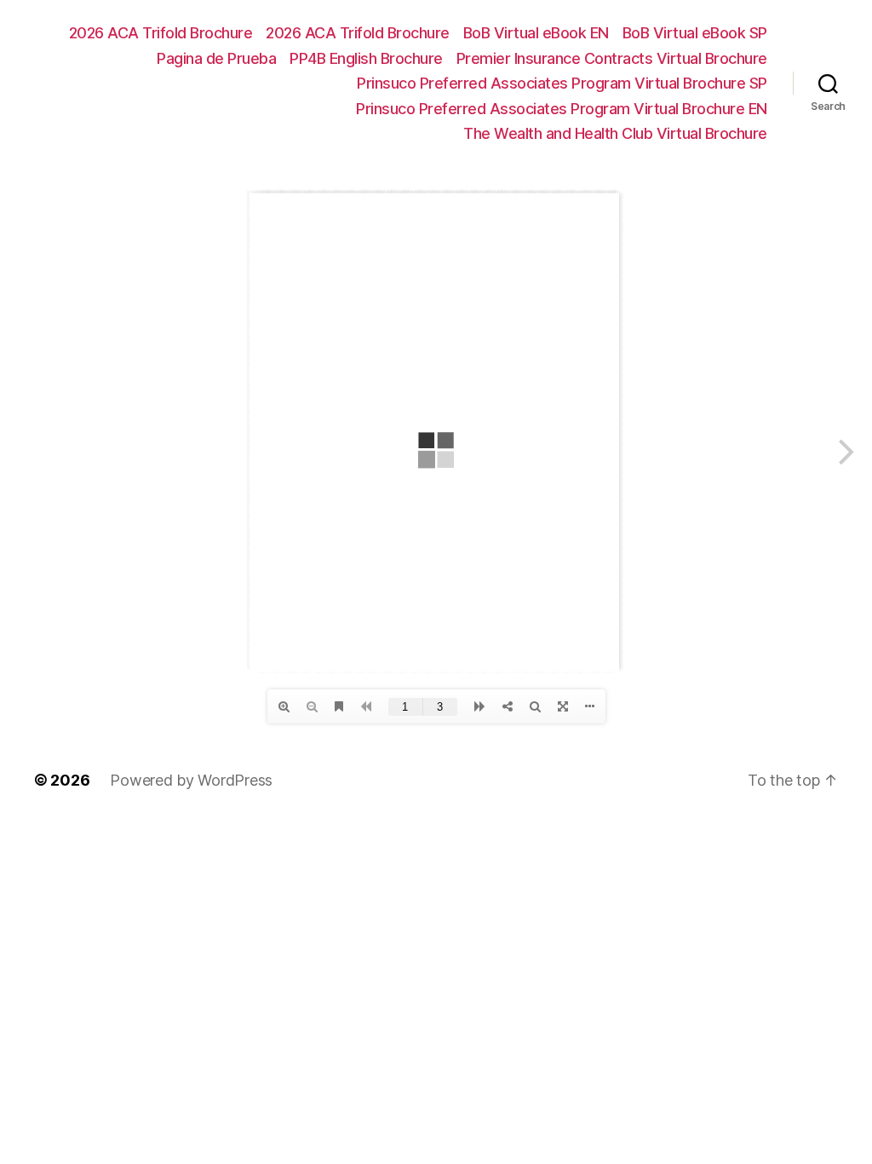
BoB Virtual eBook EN (536, 33)
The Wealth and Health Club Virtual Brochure (615, 133)
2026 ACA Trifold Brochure (161, 33)
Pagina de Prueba (216, 58)
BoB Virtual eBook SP (694, 33)
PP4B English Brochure (366, 58)
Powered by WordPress (191, 780)
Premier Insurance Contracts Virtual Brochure (611, 58)
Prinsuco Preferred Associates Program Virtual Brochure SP (562, 83)
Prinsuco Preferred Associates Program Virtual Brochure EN (561, 109)
